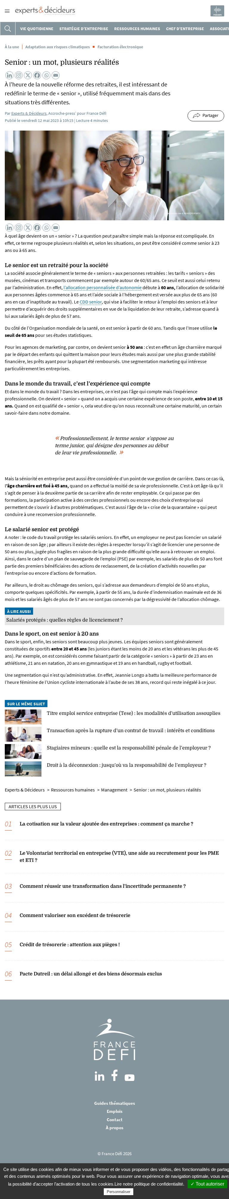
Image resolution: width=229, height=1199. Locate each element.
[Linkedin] (9, 75)
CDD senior (91, 302)
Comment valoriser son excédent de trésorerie (75, 915)
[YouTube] (129, 1077)
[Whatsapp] (46, 75)
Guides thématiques (114, 1103)
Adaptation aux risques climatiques (57, 46)
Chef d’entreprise (185, 28)
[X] (28, 75)
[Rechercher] (7, 28)
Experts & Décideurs (29, 113)
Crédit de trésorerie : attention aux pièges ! (70, 944)
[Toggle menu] (7, 11)
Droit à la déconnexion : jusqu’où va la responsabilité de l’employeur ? (126, 765)
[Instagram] (19, 75)
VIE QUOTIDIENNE (36, 28)
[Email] (56, 75)
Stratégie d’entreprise (83, 28)
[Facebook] (37, 75)
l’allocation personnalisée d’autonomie (103, 287)
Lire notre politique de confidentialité (148, 1183)
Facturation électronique (120, 46)
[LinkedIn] (99, 1076)
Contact (115, 1119)
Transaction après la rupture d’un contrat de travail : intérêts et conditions (131, 730)
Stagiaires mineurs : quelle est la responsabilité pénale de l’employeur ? (129, 748)
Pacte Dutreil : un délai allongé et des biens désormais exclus (91, 974)
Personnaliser (118, 1191)
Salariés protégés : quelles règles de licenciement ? (64, 620)
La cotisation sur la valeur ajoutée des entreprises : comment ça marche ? (106, 824)
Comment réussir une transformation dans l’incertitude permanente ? (103, 886)
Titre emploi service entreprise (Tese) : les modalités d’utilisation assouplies (133, 713)
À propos (114, 1127)
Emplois (115, 1111)
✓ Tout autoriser (207, 1183)
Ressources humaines (137, 28)
